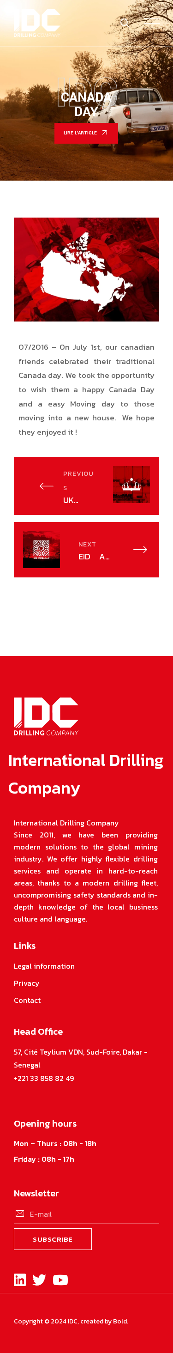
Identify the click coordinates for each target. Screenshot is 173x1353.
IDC (73, 1321)
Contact (27, 1000)
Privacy (27, 983)
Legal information (44, 965)
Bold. (120, 1321)
